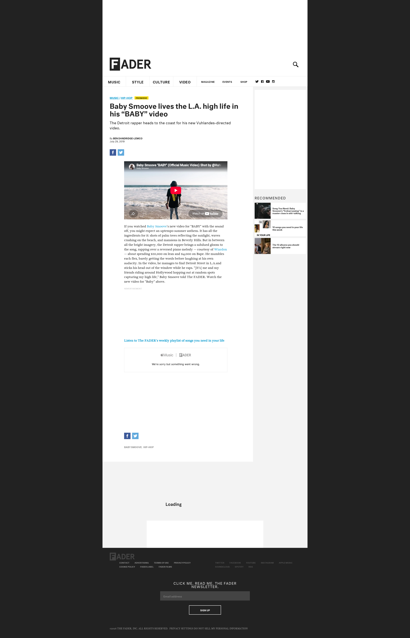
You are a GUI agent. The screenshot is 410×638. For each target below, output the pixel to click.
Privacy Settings (181, 628)
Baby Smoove (157, 226)
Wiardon (220, 249)
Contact (124, 562)
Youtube (251, 562)
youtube (268, 81)
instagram (273, 81)
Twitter (257, 81)
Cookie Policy (127, 566)
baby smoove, (133, 447)
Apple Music (285, 562)
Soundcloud (222, 566)
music (114, 97)
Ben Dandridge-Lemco (127, 138)
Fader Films (165, 566)
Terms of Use (161, 562)
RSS (251, 566)
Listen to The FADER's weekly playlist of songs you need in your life (174, 340)
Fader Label (147, 566)
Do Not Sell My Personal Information (221, 628)
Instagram (267, 562)
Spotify (239, 566)
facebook (262, 81)
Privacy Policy (182, 562)
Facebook (235, 562)
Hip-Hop (127, 97)
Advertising (142, 562)
